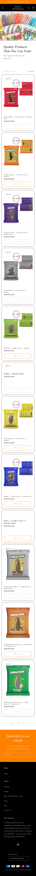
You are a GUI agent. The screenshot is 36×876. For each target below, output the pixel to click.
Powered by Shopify (26, 870)
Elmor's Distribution (14, 870)
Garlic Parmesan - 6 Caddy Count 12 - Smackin (15, 439)
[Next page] (23, 723)
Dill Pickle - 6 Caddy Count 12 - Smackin (16, 348)
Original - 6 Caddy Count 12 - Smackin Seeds (18, 496)
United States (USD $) (17, 858)
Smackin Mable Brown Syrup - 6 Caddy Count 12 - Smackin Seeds (18, 645)
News (6, 801)
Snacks (6, 791)
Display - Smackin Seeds (14, 374)
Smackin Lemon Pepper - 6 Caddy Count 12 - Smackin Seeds (18, 587)
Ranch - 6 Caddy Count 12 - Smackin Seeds (15, 522)
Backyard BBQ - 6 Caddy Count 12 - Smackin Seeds (18, 118)
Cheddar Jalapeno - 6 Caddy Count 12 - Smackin (16, 175)
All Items (7, 787)
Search (6, 773)
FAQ (5, 805)
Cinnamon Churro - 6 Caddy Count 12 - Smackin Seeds (16, 233)
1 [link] (12, 722)
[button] (2, 8)
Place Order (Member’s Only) (13, 796)
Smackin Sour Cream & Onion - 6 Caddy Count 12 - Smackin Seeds (16, 703)
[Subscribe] (29, 754)
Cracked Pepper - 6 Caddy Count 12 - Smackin (15, 291)
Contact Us (7, 810)
